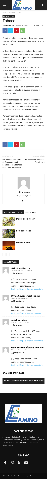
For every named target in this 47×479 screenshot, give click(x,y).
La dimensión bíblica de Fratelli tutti (34, 161)
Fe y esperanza (23, 230)
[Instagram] (12, 463)
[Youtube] (26, 463)
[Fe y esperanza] (9, 233)
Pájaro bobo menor (25, 219)
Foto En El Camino (15, 12)
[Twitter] (10, 30)
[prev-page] (4, 254)
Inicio (4, 12)
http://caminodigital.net (23, 196)
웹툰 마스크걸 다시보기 (21, 268)
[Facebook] (5, 30)
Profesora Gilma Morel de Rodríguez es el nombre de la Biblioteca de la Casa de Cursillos (12, 164)
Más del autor (30, 212)
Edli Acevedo (9, 25)
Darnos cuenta (23, 242)
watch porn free (19, 320)
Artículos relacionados (13, 212)
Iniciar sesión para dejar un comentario (27, 289)
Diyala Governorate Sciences (25, 296)
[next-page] (8, 254)
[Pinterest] (16, 30)
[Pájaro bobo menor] (9, 221)
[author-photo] (24, 189)
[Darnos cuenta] (9, 245)
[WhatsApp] (22, 30)
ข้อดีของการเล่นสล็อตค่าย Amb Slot (27, 348)
